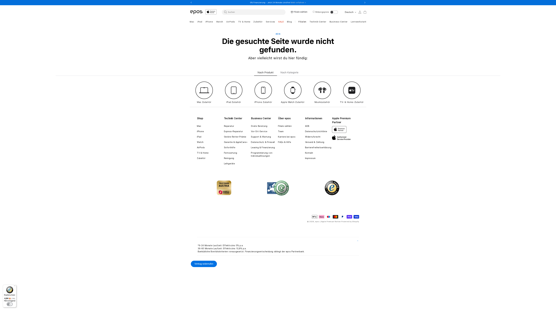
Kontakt (309, 153)
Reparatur (229, 126)
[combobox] (254, 12)
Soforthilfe (229, 147)
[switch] (10, 304)
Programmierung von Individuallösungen (261, 154)
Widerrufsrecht (313, 137)
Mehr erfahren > (298, 3)
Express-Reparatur (233, 131)
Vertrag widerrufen (203, 264)
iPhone (200, 131)
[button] (192, 22)
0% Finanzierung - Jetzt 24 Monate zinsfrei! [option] (278, 3)
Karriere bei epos (286, 137)
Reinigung (229, 158)
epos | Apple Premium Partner (328, 222)
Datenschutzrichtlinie (316, 131)
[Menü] (14, 286)
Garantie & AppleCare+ (236, 142)
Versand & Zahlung (314, 142)
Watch (200, 142)
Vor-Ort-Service (259, 131)
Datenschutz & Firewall (263, 142)
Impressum (310, 158)
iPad (199, 137)
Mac (199, 126)
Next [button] (364, 2)
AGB (307, 126)
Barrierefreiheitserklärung (318, 147)
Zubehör (201, 158)
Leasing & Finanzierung (263, 147)
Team (281, 131)
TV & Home (203, 153)
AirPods (201, 147)
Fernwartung (230, 153)
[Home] (196, 12)
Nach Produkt (266, 72)
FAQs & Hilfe (284, 142)
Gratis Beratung (259, 126)
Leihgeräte (229, 163)
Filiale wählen (285, 126)
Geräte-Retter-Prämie (235, 137)
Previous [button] (191, 2)
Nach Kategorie (289, 72)
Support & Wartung (261, 137)
